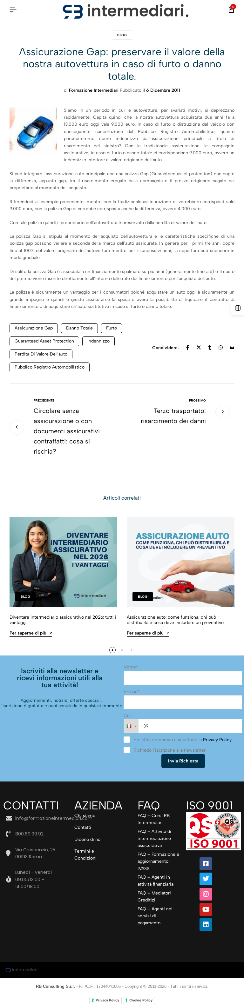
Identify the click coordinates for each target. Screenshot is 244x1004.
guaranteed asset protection (44, 341)
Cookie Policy (140, 1000)
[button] (112, 650)
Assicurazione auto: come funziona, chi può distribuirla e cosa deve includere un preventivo (175, 620)
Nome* (131, 667)
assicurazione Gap (34, 328)
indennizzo (98, 341)
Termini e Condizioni (85, 854)
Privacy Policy (217, 739)
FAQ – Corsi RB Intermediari (154, 819)
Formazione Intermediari (94, 90)
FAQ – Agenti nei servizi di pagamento (155, 916)
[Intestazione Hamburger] (13, 10)
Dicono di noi (88, 839)
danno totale (79, 328)
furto (111, 328)
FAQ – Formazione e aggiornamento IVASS (158, 861)
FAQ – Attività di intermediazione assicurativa (154, 838)
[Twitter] (206, 879)
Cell (128, 715)
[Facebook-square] (206, 863)
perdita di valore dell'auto (41, 354)
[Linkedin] (206, 924)
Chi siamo (84, 815)
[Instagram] (206, 894)
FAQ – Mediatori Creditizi (154, 896)
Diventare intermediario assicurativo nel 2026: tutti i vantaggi (63, 620)
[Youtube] (206, 909)
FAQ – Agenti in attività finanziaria (155, 880)
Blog (122, 35)
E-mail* (131, 691)
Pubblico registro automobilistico (50, 367)
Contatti (82, 827)
